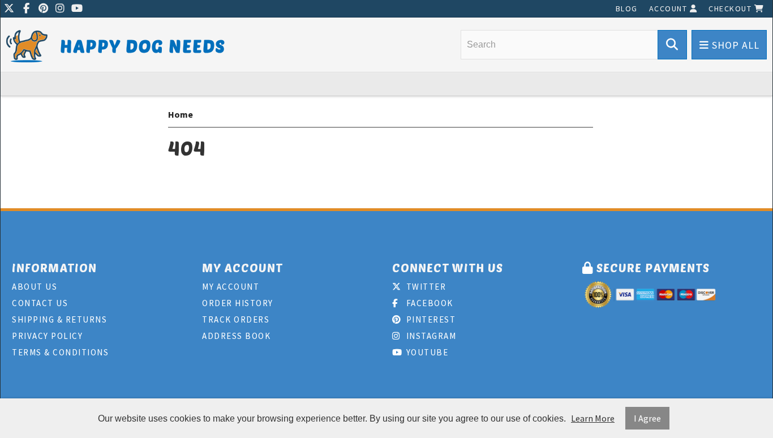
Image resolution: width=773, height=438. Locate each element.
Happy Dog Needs (143, 45)
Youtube (425, 352)
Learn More (593, 418)
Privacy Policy (47, 335)
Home (180, 114)
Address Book (236, 335)
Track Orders (235, 319)
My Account (230, 286)
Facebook (428, 303)
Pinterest (429, 319)
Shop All (734, 44)
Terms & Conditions (60, 352)
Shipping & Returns (59, 319)
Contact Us (40, 303)
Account (669, 8)
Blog (627, 8)
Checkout (731, 8)
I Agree (647, 418)
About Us (34, 286)
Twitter (424, 286)
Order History (237, 303)
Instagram (429, 335)
